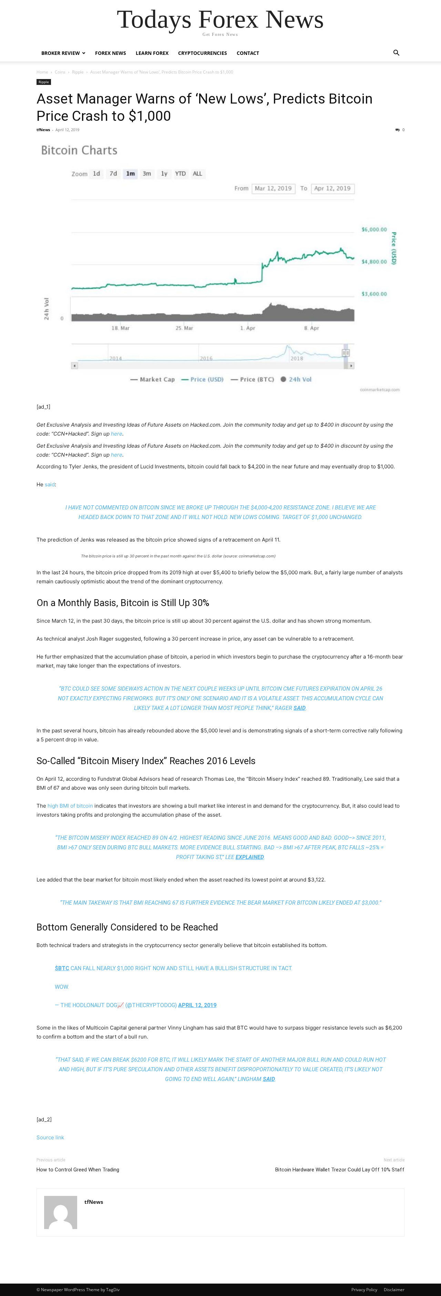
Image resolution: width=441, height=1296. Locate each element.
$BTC (62, 968)
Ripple (78, 72)
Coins (60, 72)
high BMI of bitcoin (70, 805)
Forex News (110, 53)
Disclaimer (394, 1290)
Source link (50, 1137)
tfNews (43, 129)
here (116, 433)
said (50, 484)
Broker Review (60, 53)
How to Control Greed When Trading (78, 1170)
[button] (396, 53)
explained (250, 857)
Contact (248, 53)
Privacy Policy (364, 1290)
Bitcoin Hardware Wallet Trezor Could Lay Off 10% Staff (339, 1170)
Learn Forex (152, 53)
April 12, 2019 (197, 1005)
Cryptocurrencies (202, 53)
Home (42, 72)
